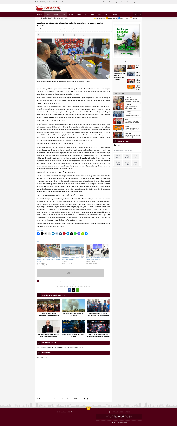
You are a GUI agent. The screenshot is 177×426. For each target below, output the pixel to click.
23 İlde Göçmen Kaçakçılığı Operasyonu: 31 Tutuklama (132, 115)
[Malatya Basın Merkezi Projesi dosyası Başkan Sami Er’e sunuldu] (97, 250)
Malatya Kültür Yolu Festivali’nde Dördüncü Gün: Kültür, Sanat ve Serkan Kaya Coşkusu (98, 336)
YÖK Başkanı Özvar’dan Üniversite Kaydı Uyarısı (53, 18)
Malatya (57, 35)
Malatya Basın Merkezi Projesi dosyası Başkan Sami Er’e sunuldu (97, 258)
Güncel (52, 35)
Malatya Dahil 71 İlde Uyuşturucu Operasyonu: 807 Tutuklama (120, 76)
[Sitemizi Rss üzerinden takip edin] (130, 416)
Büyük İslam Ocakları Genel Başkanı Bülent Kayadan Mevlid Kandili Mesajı (132, 109)
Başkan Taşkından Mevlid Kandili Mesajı (132, 136)
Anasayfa (39, 29)
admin (86, 35)
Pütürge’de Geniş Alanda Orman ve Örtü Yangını (73, 314)
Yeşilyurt (127, 126)
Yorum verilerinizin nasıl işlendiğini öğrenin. (79, 399)
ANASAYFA (44, 29)
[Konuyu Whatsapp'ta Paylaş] (77, 290)
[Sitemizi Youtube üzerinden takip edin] (122, 416)
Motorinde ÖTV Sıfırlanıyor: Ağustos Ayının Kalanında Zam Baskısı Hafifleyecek (48, 336)
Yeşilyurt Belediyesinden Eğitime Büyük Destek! (138, 89)
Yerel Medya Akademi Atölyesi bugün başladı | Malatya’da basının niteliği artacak (48, 259)
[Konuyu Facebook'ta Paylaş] (69, 290)
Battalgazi (128, 133)
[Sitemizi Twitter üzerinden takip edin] (111, 416)
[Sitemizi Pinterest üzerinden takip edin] (126, 416)
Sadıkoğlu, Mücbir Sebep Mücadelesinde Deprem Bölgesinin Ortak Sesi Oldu (48, 315)
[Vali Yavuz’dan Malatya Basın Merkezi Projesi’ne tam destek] (72, 250)
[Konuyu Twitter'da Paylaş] (73, 290)
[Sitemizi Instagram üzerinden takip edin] (115, 416)
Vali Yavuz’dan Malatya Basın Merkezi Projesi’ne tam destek (72, 258)
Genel (47, 35)
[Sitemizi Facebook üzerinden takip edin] (108, 416)
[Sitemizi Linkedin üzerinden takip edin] (119, 416)
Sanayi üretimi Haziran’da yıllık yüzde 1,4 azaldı (73, 335)
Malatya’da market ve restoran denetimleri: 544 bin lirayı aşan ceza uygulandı (98, 315)
